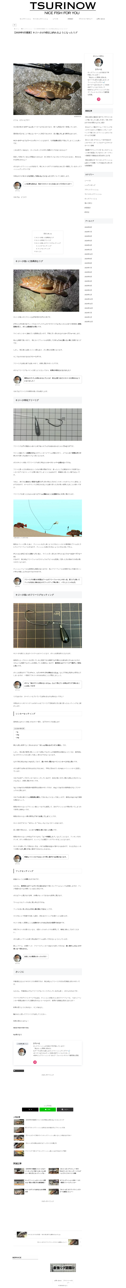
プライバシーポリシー (68, 1281)
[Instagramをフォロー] (35, 1062)
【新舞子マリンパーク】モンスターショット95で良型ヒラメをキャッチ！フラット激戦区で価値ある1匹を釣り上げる (99, 152)
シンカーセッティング (44, 246)
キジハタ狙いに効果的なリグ (45, 237)
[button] (65, 1109)
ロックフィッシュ (19, 1070)
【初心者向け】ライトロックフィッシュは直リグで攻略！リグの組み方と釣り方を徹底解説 (98, 162)
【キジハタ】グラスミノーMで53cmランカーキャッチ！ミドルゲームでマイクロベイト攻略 (98, 142)
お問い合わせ (58, 1280)
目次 (45, 233)
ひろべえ (36, 1043)
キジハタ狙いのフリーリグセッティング (48, 243)
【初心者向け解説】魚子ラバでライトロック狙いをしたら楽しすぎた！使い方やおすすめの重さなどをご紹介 (98, 119)
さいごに (38, 251)
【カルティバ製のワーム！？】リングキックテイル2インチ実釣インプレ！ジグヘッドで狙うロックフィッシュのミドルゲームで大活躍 (98, 131)
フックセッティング (44, 248)
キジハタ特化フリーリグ (43, 240)
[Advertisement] (47, 47)
